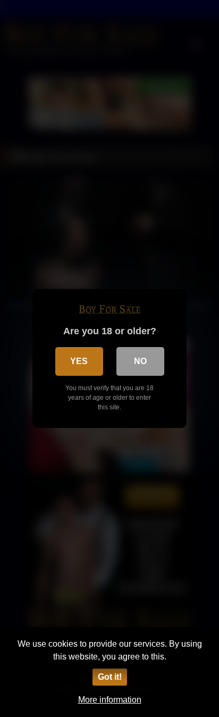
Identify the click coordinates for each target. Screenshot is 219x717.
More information (109, 699)
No (140, 361)
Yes (79, 361)
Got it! (110, 676)
